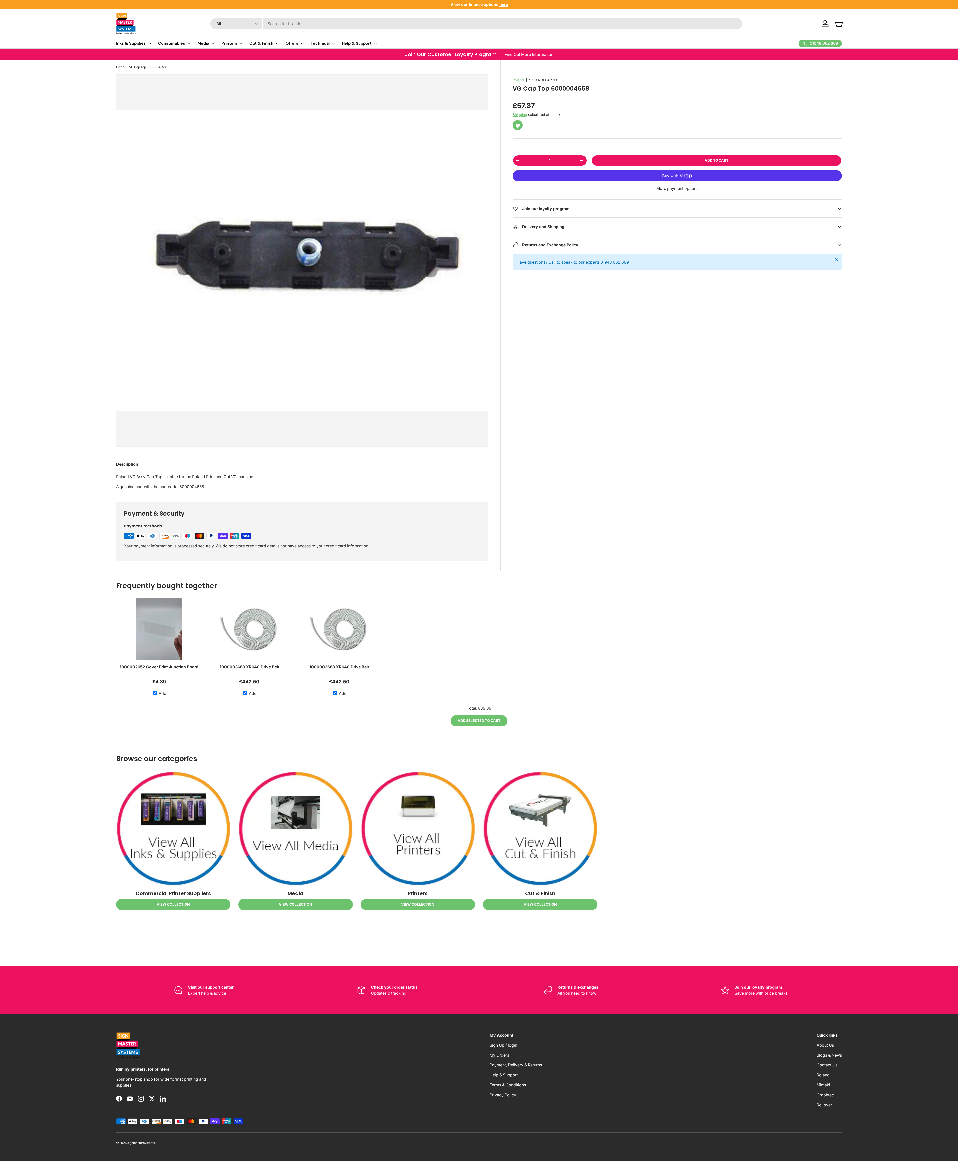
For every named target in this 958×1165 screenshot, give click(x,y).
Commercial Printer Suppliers (173, 893)
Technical (320, 43)
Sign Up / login (503, 1045)
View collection (173, 904)
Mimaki (823, 1084)
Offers (292, 43)
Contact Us (827, 1064)
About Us (825, 1045)
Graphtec (825, 1094)
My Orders (499, 1055)
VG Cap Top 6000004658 (147, 67)
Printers (229, 43)
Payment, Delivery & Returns (516, 1064)
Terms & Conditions (508, 1084)
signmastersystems (141, 1143)
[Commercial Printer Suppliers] (173, 829)
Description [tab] (127, 464)
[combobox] (476, 23)
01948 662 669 (614, 262)
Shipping (520, 114)
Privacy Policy (503, 1094)
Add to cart (716, 160)
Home (120, 67)
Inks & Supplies (131, 43)
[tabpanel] (302, 482)
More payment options (677, 188)
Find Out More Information (529, 54)
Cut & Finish (261, 43)
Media (203, 43)
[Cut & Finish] (540, 829)
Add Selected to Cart (479, 720)
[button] (839, 23)
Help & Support (357, 43)
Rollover (824, 1104)
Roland (518, 80)
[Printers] (418, 829)
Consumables (171, 43)
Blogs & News (829, 1055)
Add (162, 693)
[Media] (295, 829)
